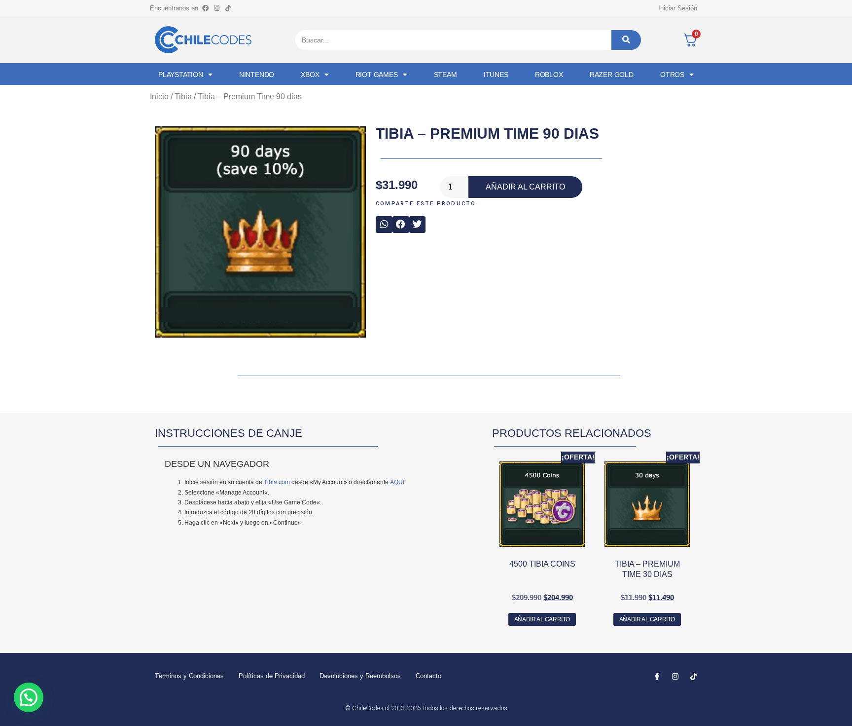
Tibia (183, 96)
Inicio (159, 96)
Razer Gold (612, 74)
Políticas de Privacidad (272, 676)
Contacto (428, 676)
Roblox (549, 74)
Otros (672, 74)
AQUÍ (397, 482)
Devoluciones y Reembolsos (360, 676)
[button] (384, 224)
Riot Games (376, 74)
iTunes (496, 74)
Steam (445, 74)
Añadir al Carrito (525, 187)
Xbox (310, 74)
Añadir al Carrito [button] (542, 619)
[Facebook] (205, 7)
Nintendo (256, 74)
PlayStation (180, 74)
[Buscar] (626, 40)
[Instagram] (216, 7)
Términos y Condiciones (189, 676)
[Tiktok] (227, 7)
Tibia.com (277, 482)
